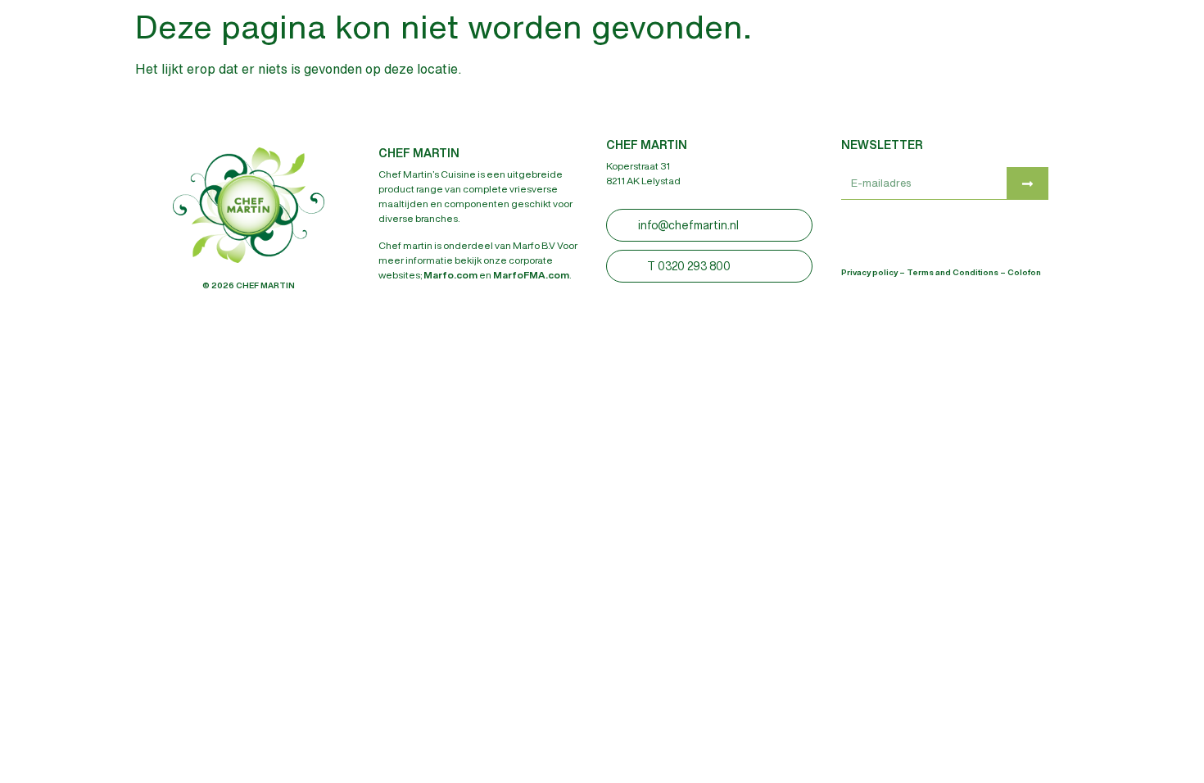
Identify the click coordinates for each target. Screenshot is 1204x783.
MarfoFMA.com (531, 274)
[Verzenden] (1027, 183)
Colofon (1024, 272)
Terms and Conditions (952, 272)
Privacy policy (869, 272)
